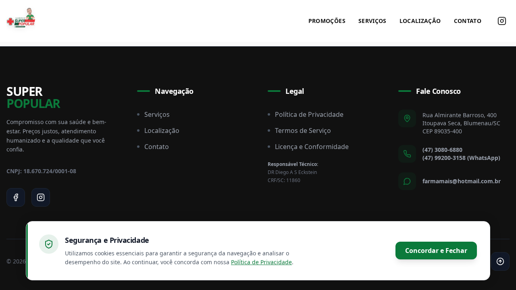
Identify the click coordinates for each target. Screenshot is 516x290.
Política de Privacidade (309, 114)
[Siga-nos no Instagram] (502, 21)
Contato (467, 21)
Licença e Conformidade (312, 146)
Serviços (372, 21)
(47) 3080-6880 (442, 149)
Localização (420, 21)
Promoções (326, 21)
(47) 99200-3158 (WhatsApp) (461, 158)
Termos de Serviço (303, 130)
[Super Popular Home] (20, 21)
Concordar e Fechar (436, 250)
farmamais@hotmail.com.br (461, 181)
